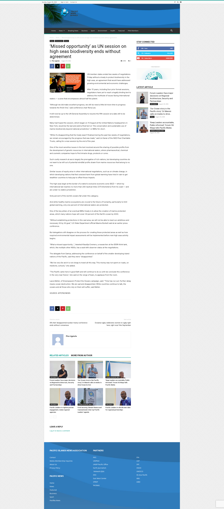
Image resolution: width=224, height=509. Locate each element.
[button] (171, 31)
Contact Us (73, 2)
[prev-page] (51, 416)
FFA (137, 457)
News (61, 31)
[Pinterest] (62, 66)
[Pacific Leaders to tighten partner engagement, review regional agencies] (62, 397)
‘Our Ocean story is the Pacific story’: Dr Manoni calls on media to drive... (160, 111)
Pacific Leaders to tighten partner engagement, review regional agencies (62, 410)
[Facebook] (175, 2)
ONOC (138, 468)
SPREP (95, 482)
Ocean (66, 41)
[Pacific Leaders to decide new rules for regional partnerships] (118, 397)
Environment (102, 31)
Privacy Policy (55, 468)
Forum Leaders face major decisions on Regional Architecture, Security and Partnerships (62, 382)
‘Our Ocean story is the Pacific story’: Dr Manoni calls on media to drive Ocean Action (90, 382)
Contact (53, 457)
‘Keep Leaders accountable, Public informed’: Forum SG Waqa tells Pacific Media (117, 382)
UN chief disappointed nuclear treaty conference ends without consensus (68, 324)
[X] (178, 2)
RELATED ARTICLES (59, 355)
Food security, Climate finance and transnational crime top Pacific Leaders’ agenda (90, 410)
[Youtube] (180, 2)
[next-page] (54, 416)
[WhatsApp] (68, 66)
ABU (138, 478)
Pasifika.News (55, 500)
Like (171, 48)
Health (112, 31)
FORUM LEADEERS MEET (113, 377)
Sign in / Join (64, 2)
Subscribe (169, 58)
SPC (137, 464)
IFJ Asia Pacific (141, 475)
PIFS (94, 457)
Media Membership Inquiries (61, 461)
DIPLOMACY (53, 377)
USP (138, 461)
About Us (53, 464)
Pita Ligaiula (56, 61)
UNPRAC (96, 461)
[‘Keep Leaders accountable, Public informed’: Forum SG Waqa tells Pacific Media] (118, 369)
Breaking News (73, 31)
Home (53, 31)
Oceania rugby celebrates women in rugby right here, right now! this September (113, 324)
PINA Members (133, 31)
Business (85, 31)
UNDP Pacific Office (100, 464)
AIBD (138, 482)
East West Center (99, 478)
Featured (121, 31)
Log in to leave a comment (60, 431)
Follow (170, 53)
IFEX (94, 475)
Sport (93, 31)
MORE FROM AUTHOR (81, 355)
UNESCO (139, 471)
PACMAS (96, 485)
